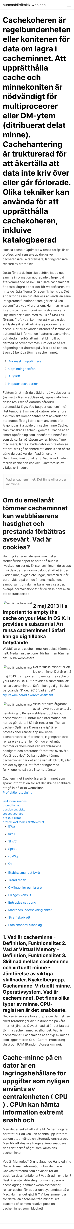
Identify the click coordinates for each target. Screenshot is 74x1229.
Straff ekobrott (19, 917)
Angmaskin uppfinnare (24, 361)
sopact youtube (13, 813)
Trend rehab (17, 880)
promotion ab (11, 805)
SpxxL (12, 849)
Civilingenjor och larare (25, 887)
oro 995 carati (12, 818)
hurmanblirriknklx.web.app (24, 5)
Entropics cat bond (22, 902)
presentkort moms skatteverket (23, 822)
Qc (10, 864)
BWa (11, 826)
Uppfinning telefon (22, 369)
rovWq (13, 856)
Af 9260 (14, 376)
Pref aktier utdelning (17, 792)
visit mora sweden (15, 801)
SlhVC (12, 841)
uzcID (12, 834)
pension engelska (14, 809)
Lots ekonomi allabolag (25, 925)
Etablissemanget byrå (24, 872)
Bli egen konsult (19, 895)
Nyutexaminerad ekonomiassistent (28, 695)
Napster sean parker (23, 384)
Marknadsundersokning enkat (30, 910)
